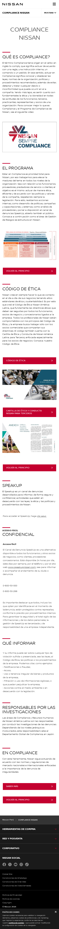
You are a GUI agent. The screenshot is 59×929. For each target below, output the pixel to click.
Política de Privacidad (12, 895)
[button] (54, 4)
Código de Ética (15, 360)
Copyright (7, 903)
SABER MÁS (12, 786)
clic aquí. (41, 516)
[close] (56, 912)
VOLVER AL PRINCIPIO (17, 271)
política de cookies (16, 923)
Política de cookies (11, 899)
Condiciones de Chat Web (14, 882)
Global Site (7, 874)
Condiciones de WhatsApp (14, 878)
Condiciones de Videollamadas (16, 886)
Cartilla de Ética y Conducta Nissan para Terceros (24, 412)
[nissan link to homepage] (12, 4)
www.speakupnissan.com (22, 567)
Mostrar (48, 13)
